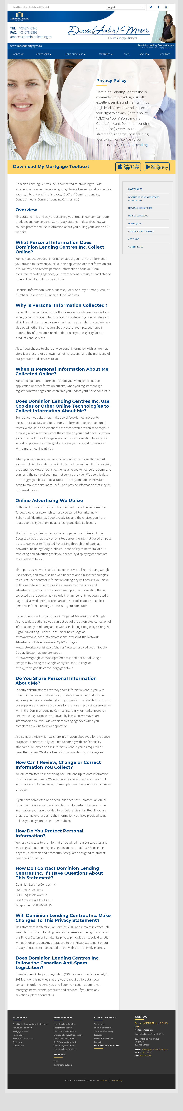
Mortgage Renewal (138, 215)
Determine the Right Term (65, 1038)
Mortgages (42, 54)
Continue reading (134, 144)
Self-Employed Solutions (64, 1045)
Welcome (18, 54)
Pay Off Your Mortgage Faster (66, 1042)
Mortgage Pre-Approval (63, 1027)
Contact (165, 54)
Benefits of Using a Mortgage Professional (143, 199)
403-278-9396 (145, 1055)
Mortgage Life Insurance (141, 231)
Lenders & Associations (103, 1038)
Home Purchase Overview (64, 1024)
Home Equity (134, 223)
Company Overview (105, 1017)
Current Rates (135, 246)
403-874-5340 (145, 1052)
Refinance (105, 54)
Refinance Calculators (63, 1064)
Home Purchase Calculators (65, 1049)
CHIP (56, 1061)
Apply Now (133, 239)
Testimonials (99, 1024)
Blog (127, 54)
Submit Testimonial (103, 1027)
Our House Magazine (106, 1045)
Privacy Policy (116, 1080)
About (143, 54)
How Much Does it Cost (140, 208)
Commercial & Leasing (103, 1031)
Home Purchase (74, 54)
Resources (98, 1034)
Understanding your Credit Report (68, 1034)
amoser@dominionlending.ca (155, 1049)
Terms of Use (101, 1080)
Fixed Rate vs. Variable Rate (65, 1031)
